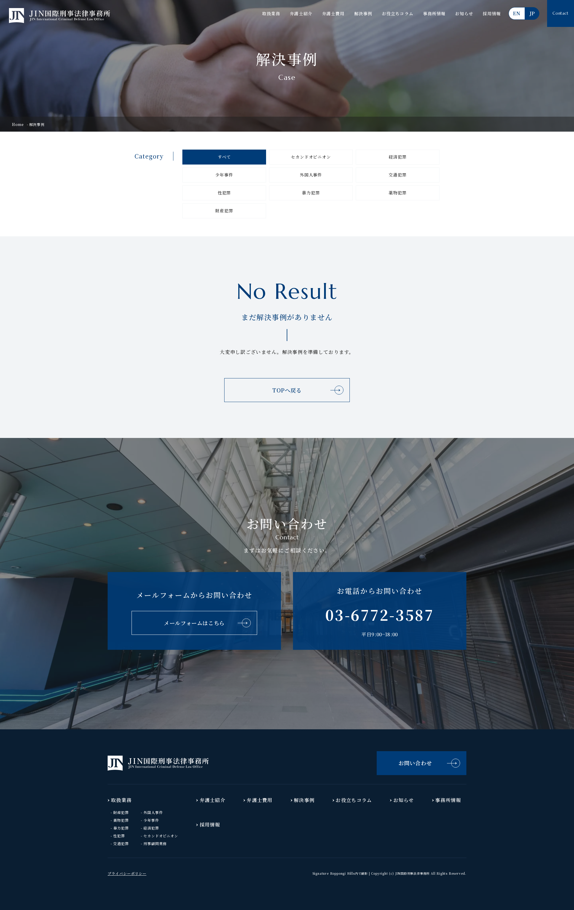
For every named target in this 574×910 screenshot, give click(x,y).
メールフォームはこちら (194, 623)
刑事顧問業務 (155, 843)
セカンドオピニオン (311, 157)
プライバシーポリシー (127, 873)
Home (18, 124)
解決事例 (363, 13)
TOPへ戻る (287, 390)
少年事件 (224, 175)
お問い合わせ (415, 763)
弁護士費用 (333, 13)
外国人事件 (311, 175)
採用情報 (492, 13)
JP (532, 13)
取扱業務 (271, 13)
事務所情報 (434, 13)
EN (516, 13)
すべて (224, 157)
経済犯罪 (397, 157)
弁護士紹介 (301, 13)
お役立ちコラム (397, 13)
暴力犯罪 (311, 193)
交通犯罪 (397, 175)
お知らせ (464, 13)
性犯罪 (224, 193)
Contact (560, 13)
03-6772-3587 (379, 614)
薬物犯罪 (397, 193)
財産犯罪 (224, 211)
